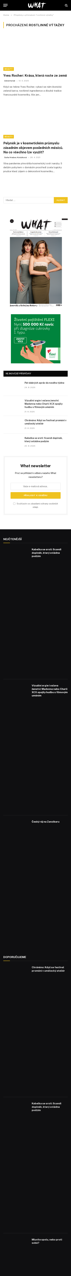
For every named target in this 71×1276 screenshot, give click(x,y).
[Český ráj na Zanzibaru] (16, 883)
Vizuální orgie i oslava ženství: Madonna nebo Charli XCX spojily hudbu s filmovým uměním (44, 403)
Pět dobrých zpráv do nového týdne (44, 383)
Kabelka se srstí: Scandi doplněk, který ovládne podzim (46, 552)
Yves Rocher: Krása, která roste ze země (35, 75)
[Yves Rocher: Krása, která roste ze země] (35, 53)
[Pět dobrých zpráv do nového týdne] (12, 387)
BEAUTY (9, 69)
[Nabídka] (5, 5)
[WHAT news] (37, 5)
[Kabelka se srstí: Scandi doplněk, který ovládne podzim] (12, 442)
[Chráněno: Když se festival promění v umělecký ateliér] (12, 424)
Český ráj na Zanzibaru (45, 821)
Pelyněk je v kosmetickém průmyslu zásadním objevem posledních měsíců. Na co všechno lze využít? (33, 147)
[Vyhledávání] (66, 5)
